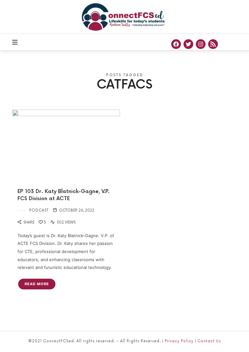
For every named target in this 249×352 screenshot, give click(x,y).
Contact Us (209, 341)
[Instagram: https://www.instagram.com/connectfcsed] (201, 44)
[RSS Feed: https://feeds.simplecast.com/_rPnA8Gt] (213, 44)
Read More (37, 284)
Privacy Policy (179, 341)
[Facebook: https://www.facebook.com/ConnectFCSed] (176, 44)
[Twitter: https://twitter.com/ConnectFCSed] (188, 44)
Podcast (39, 210)
